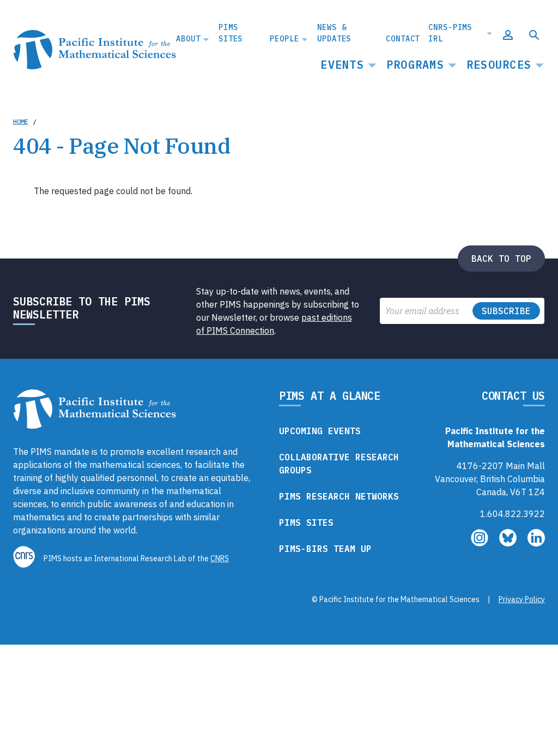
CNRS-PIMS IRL (450, 33)
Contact (403, 39)
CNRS (219, 558)
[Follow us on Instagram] (480, 543)
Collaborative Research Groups (339, 464)
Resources (498, 64)
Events (342, 64)
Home (20, 121)
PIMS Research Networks (339, 496)
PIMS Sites (230, 33)
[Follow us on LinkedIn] (536, 543)
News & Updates (334, 33)
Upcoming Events (320, 430)
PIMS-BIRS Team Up (325, 548)
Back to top (501, 258)
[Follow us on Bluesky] (509, 543)
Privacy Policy (522, 599)
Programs (415, 64)
